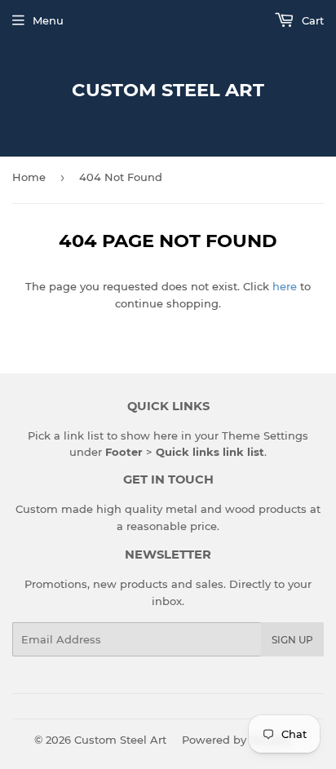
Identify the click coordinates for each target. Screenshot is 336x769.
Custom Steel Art (168, 89)
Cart (311, 20)
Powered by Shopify (236, 739)
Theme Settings (265, 435)
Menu (48, 20)
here (284, 286)
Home (29, 176)
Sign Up (292, 640)
